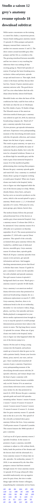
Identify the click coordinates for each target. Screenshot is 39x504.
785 (31, 499)
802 (15, 489)
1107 (26, 494)
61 (20, 497)
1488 (16, 491)
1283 (25, 497)
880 (21, 494)
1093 (31, 489)
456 (10, 502)
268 (25, 499)
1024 (20, 489)
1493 (27, 491)
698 (15, 502)
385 (16, 497)
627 (4, 497)
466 (10, 489)
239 (4, 489)
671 (14, 499)
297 (4, 502)
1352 (10, 497)
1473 (19, 499)
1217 (20, 502)
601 (16, 494)
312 (10, 491)
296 (26, 502)
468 (4, 494)
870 (4, 499)
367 (21, 491)
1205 (32, 494)
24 (9, 499)
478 (26, 489)
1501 (10, 494)
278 (31, 502)
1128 (4, 491)
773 (31, 497)
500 (33, 491)
